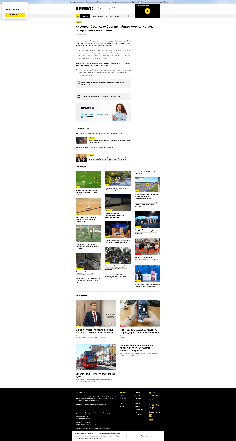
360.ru (129, 41)
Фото (121, 401)
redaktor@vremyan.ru (85, 418)
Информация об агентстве (83, 422)
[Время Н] (84, 8)
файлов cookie (79, 436)
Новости (123, 392)
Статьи (122, 395)
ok (158, 405)
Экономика (138, 395)
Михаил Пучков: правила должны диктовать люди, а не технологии (94, 329)
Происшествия (139, 409)
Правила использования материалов (86, 424)
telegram (156, 405)
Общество (78, 22)
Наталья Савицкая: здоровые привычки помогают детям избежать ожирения (136, 348)
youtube (153, 405)
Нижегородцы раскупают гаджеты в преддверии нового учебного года (140, 329)
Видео (122, 406)
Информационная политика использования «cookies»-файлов (93, 428)
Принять (144, 436)
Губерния (137, 406)
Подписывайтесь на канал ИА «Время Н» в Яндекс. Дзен (100, 96)
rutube (150, 408)
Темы (121, 403)
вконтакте (150, 405)
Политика (137, 392)
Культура (137, 403)
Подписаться (14, 14)
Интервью (123, 398)
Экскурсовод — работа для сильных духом (96, 373)
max (153, 408)
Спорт (136, 401)
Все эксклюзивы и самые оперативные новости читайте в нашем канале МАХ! (103, 83)
